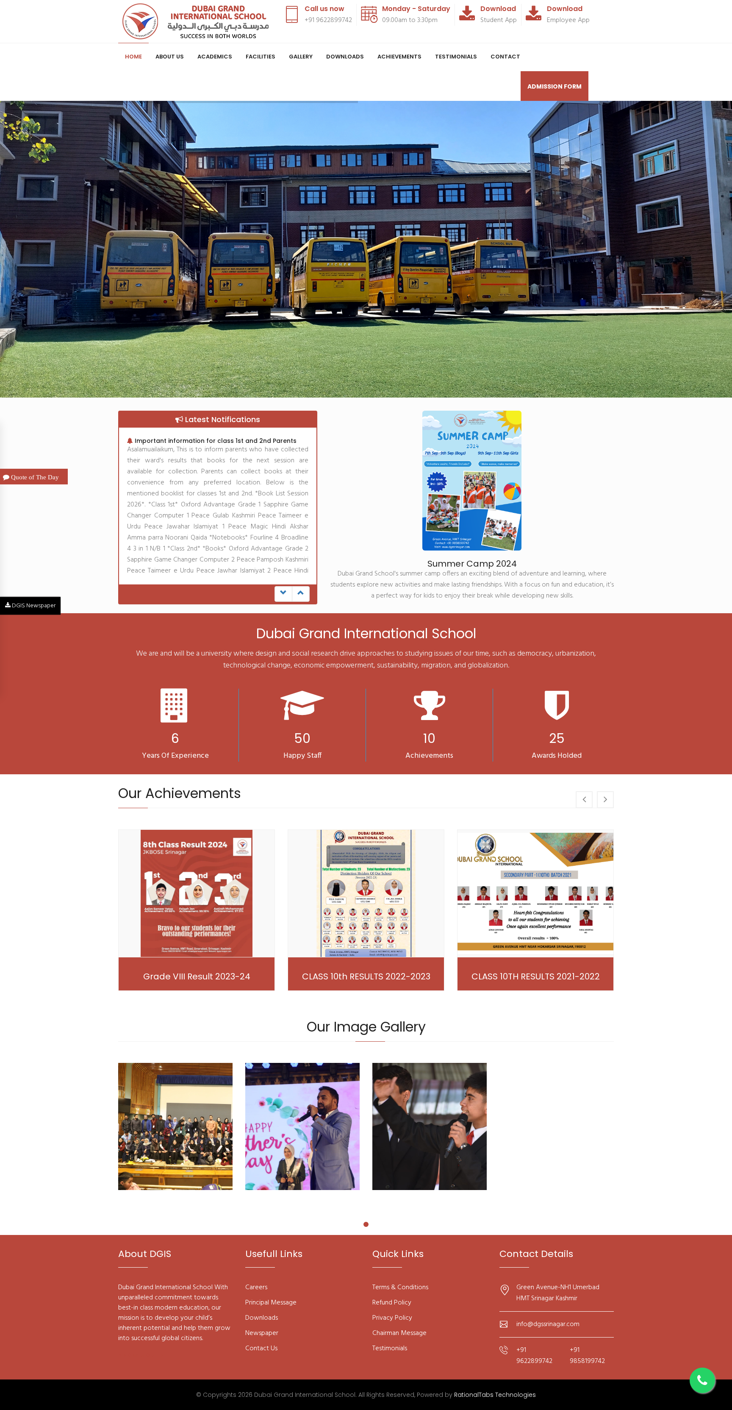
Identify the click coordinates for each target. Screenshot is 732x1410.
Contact (505, 57)
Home (133, 57)
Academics (214, 57)
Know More (138, 1355)
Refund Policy (391, 1302)
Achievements (399, 57)
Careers (256, 1287)
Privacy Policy (392, 1318)
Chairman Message (399, 1333)
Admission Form (554, 86)
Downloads (345, 57)
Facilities (260, 57)
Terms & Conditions (400, 1287)
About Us (169, 57)
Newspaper (261, 1333)
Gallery (301, 57)
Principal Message (271, 1302)
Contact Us (261, 1348)
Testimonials (456, 57)
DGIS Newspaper (33, 605)
